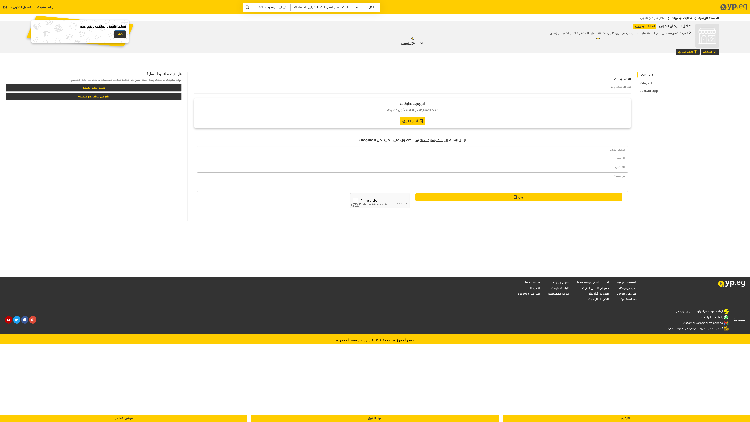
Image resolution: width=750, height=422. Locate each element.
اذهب (120, 34)
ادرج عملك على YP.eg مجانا (593, 282)
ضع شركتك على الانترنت (595, 288)
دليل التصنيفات (560, 288)
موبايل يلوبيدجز (560, 282)
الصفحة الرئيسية (708, 18)
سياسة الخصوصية (558, 293)
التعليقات (646, 83)
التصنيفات (647, 75)
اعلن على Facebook (528, 293)
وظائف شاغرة (629, 299)
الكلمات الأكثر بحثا (599, 293)
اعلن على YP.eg (628, 288)
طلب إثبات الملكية (94, 87)
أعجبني (637, 26)
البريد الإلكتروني (649, 91)
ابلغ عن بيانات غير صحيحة (93, 96)
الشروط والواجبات (598, 299)
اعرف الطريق (375, 418)
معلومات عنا (532, 282)
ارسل (521, 197)
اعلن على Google (627, 293)
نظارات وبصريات (682, 18)
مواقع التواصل (124, 418)
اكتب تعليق (410, 121)
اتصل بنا (535, 288)
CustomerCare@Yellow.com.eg (703, 323)
